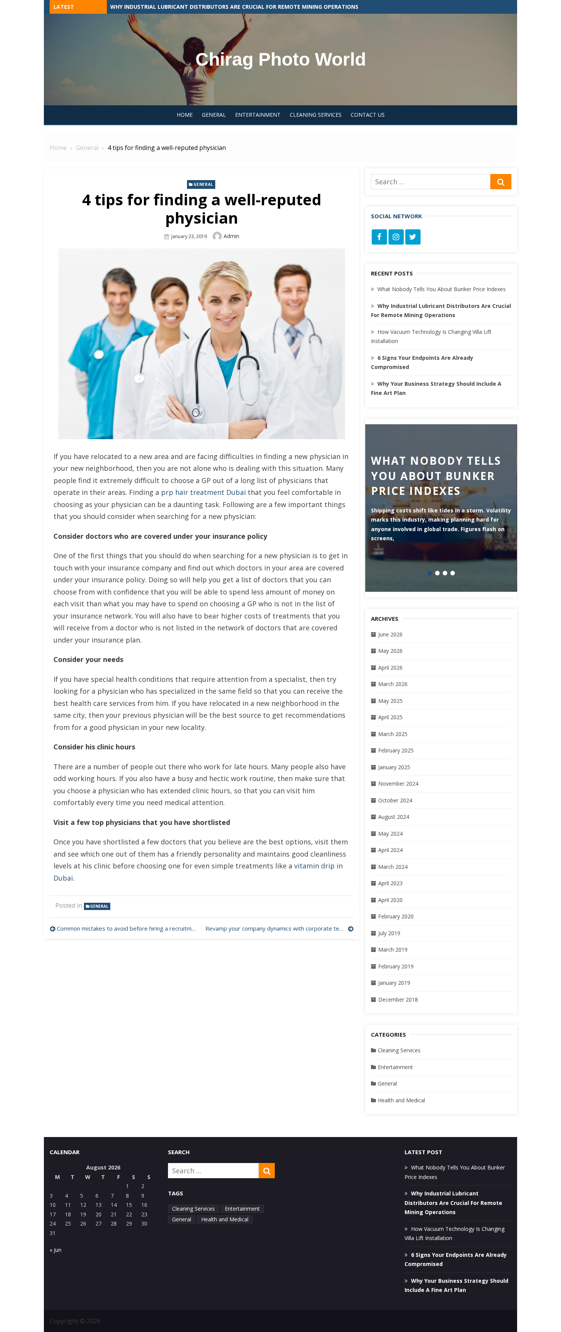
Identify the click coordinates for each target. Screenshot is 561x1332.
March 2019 (393, 949)
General (214, 114)
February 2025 (396, 750)
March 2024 (393, 866)
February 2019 (396, 966)
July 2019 (389, 933)
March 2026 (393, 684)
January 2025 (394, 767)
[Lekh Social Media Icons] (379, 237)
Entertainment (257, 114)
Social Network (396, 216)
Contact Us (368, 114)
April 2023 (390, 883)
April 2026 (390, 667)
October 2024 (395, 800)
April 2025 (390, 717)
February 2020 (396, 916)
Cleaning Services (316, 114)
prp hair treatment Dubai (203, 492)
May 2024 (390, 833)
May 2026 (390, 650)
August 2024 (393, 816)
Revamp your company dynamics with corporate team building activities (279, 928)
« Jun (55, 1249)
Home (185, 114)
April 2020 (390, 900)
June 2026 (390, 634)
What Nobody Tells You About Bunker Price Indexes (187, 6)
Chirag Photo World (280, 59)
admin (231, 236)
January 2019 (394, 982)
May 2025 (390, 700)
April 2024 (390, 850)
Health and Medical (401, 1100)
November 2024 (398, 783)
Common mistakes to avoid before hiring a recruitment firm (127, 928)
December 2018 (398, 999)
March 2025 (393, 734)
